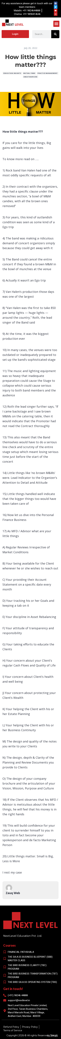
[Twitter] (55, 7)
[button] (56, 24)
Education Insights (12, 73)
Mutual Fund (29, 73)
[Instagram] (55, 14)
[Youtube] (55, 10)
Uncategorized (30, 77)
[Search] (55, 34)
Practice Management (48, 73)
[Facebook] (55, 3)
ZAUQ (54, 1035)
